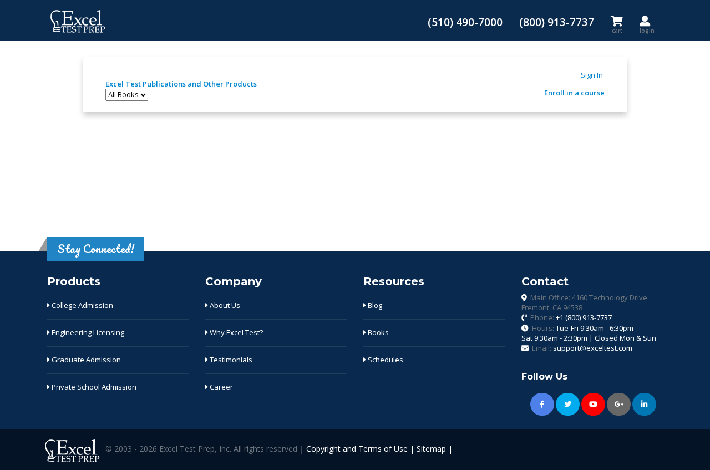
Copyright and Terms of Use (357, 448)
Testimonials (230, 360)
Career (220, 387)
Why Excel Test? (235, 332)
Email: (582, 348)
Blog (374, 305)
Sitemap (431, 448)
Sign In (592, 75)
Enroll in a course (574, 93)
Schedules (384, 360)
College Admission (81, 305)
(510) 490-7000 (465, 21)
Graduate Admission (85, 360)
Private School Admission (93, 387)
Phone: (571, 317)
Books (377, 332)
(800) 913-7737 (556, 21)
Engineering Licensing (87, 332)
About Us (224, 305)
